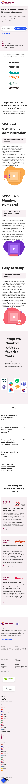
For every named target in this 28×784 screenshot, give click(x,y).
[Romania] (2, 726)
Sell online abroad (7, 639)
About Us (3, 699)
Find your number (20, 28)
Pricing (3, 698)
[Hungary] (2, 720)
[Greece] (2, 756)
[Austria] (2, 707)
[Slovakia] (2, 728)
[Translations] (2, 738)
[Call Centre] (2, 734)
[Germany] (2, 717)
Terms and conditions (7, 701)
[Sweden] (2, 769)
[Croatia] (2, 711)
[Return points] (2, 736)
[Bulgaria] (2, 709)
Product (3, 696)
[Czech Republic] (2, 713)
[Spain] (2, 770)
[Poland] (2, 724)
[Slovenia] (2, 730)
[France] (2, 715)
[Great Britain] (2, 719)
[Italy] (2, 722)
